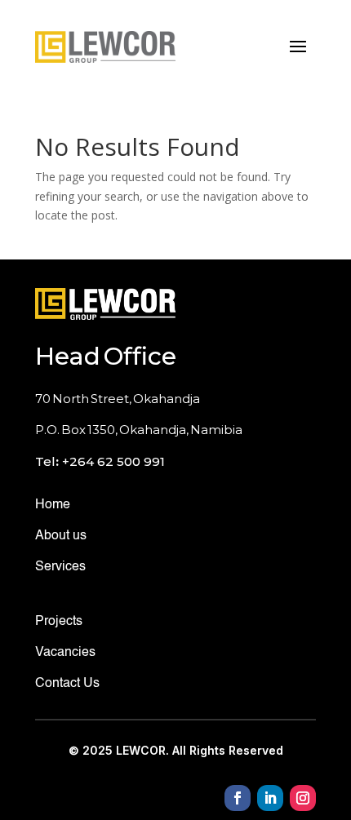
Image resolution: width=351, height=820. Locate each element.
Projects (58, 621)
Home (52, 505)
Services (60, 567)
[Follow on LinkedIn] (270, 798)
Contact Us (67, 683)
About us (61, 536)
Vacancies (65, 652)
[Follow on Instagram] (303, 798)
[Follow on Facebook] (237, 798)
